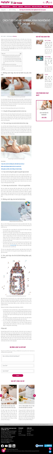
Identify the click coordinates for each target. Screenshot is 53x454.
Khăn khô (20, 6)
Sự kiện (19, 433)
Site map (20, 431)
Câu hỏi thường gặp (22, 435)
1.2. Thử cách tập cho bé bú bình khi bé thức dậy (12, 58)
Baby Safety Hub (5, 6)
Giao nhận (29, 433)
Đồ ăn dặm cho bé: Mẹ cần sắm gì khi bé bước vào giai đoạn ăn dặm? (8, 407)
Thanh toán (29, 431)
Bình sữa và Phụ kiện (37, 6)
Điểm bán (20, 429)
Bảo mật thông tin (30, 435)
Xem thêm (44, 117)
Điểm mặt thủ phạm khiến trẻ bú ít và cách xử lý (11, 166)
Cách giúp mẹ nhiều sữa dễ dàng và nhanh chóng (11, 169)
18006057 (8, 442)
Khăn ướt (15, 6)
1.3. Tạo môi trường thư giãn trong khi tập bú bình (12, 59)
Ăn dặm (46, 74)
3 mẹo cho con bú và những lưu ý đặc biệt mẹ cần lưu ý (12, 163)
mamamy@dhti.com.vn (7, 439)
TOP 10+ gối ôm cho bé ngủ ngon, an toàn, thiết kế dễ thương (48, 61)
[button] (34, 395)
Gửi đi (17, 375)
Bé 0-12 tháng (12, 9)
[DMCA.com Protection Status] (48, 445)
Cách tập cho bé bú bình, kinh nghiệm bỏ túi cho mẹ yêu (32, 9)
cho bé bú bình (13, 245)
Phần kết (3, 69)
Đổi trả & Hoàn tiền (30, 429)
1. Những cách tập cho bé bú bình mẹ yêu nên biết (11, 55)
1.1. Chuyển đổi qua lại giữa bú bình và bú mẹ (11, 56)
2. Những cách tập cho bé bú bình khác (9, 64)
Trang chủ (3, 9)
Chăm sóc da (27, 6)
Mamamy (15, 36)
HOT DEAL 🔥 (47, 6)
